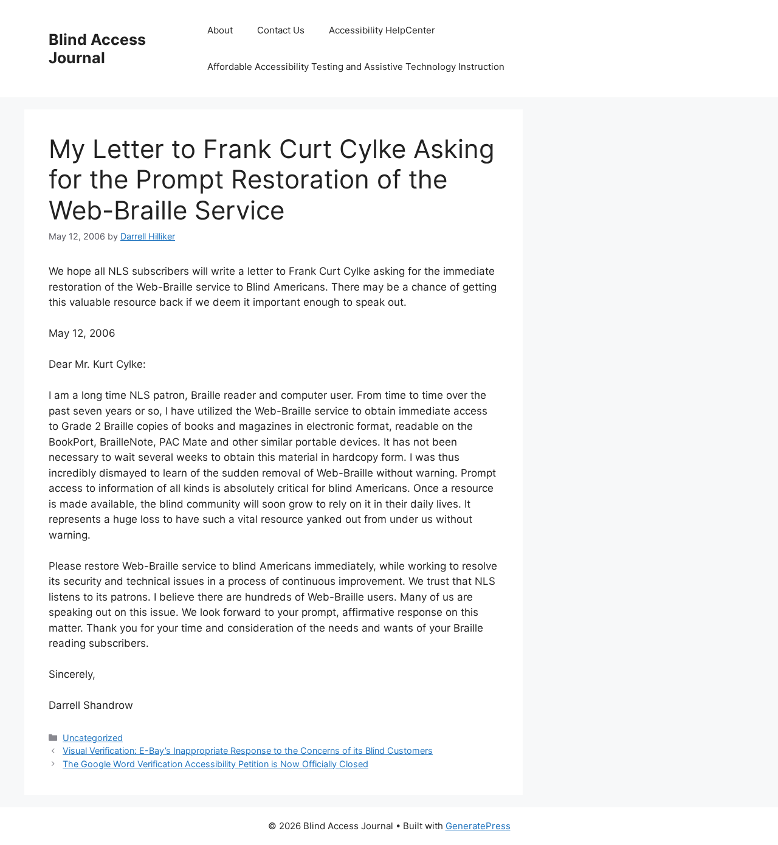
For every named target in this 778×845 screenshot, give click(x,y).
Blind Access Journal (97, 48)
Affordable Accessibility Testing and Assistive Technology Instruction (355, 66)
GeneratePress (478, 826)
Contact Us (281, 30)
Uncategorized (93, 738)
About (220, 30)
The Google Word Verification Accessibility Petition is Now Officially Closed (215, 764)
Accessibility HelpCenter (382, 30)
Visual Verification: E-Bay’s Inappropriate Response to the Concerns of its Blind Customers (248, 750)
